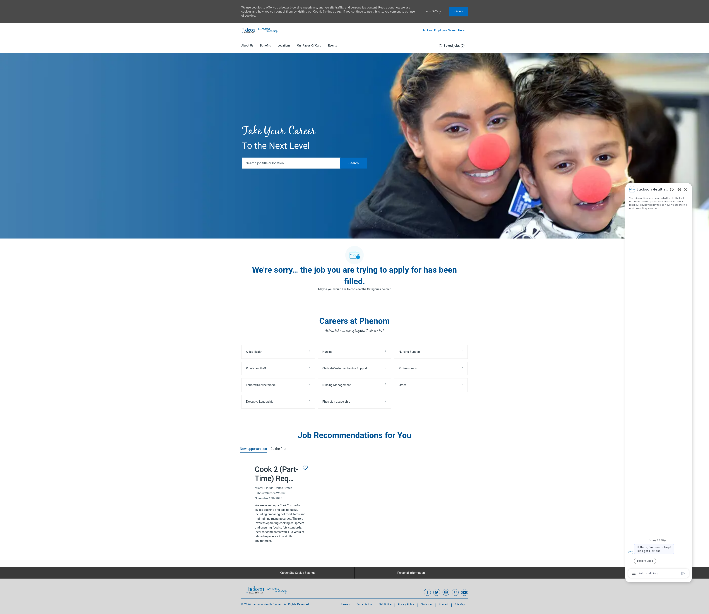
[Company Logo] (259, 30)
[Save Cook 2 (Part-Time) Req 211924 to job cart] (305, 468)
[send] (683, 573)
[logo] (267, 590)
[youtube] (464, 592)
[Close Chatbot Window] (685, 189)
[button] (433, 11)
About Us (247, 45)
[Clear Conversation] (671, 189)
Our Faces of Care (309, 45)
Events (332, 45)
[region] (658, 381)
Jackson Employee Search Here (443, 30)
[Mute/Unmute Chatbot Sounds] (679, 189)
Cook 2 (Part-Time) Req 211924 (276, 474)
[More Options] (634, 573)
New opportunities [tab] (253, 449)
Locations (284, 45)
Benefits (265, 45)
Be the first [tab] (278, 449)
